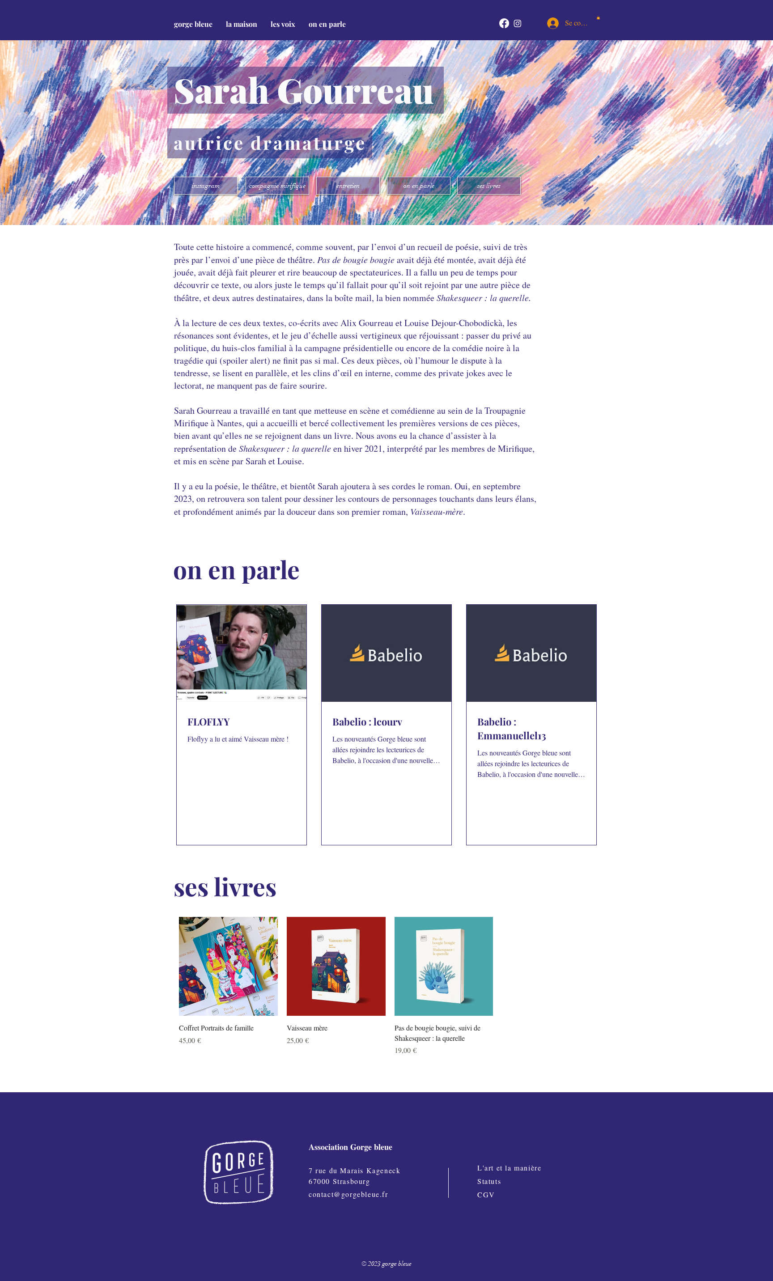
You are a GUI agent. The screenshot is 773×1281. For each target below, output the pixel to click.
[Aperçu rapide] (228, 966)
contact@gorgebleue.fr (348, 1194)
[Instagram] (517, 23)
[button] (241, 24)
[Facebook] (504, 23)
